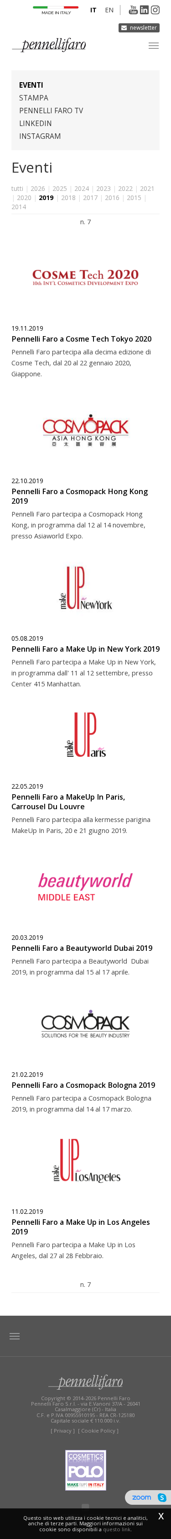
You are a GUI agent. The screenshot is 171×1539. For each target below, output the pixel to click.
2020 (24, 197)
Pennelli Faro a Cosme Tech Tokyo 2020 (81, 339)
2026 (38, 188)
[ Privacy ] (63, 1430)
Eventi (31, 85)
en (109, 9)
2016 (112, 197)
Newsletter (143, 28)
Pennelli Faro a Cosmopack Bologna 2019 (83, 1085)
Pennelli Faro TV (51, 111)
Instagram (40, 136)
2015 (134, 197)
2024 (81, 188)
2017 (90, 197)
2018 (68, 197)
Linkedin (35, 123)
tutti (17, 188)
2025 (59, 188)
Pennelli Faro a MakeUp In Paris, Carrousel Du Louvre (68, 802)
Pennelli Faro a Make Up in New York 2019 (85, 649)
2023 (103, 188)
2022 (125, 188)
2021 (147, 188)
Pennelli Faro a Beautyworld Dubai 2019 (81, 948)
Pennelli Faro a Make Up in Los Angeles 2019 (80, 1227)
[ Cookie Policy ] (98, 1430)
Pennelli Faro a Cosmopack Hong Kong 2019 (79, 496)
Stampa (33, 98)
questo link (116, 1529)
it (93, 9)
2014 (18, 206)
